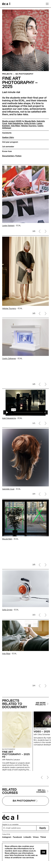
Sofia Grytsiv (30, 123)
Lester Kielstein (8, 226)
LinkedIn (27, 837)
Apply (42, 828)
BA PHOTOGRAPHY (24, 74)
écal (10, 817)
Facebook (17, 837)
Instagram (6, 837)
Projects (7, 74)
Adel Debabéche (15, 123)
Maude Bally (30, 121)
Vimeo (36, 837)
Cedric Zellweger (9, 379)
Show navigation (47, 3)
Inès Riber (15, 126)
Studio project (8, 121)
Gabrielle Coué (8, 489)
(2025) (18, 121)
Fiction (18, 156)
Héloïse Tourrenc (28, 126)
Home (6, 4)
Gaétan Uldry (8, 137)
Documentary (8, 156)
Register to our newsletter (10, 824)
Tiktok (43, 837)
